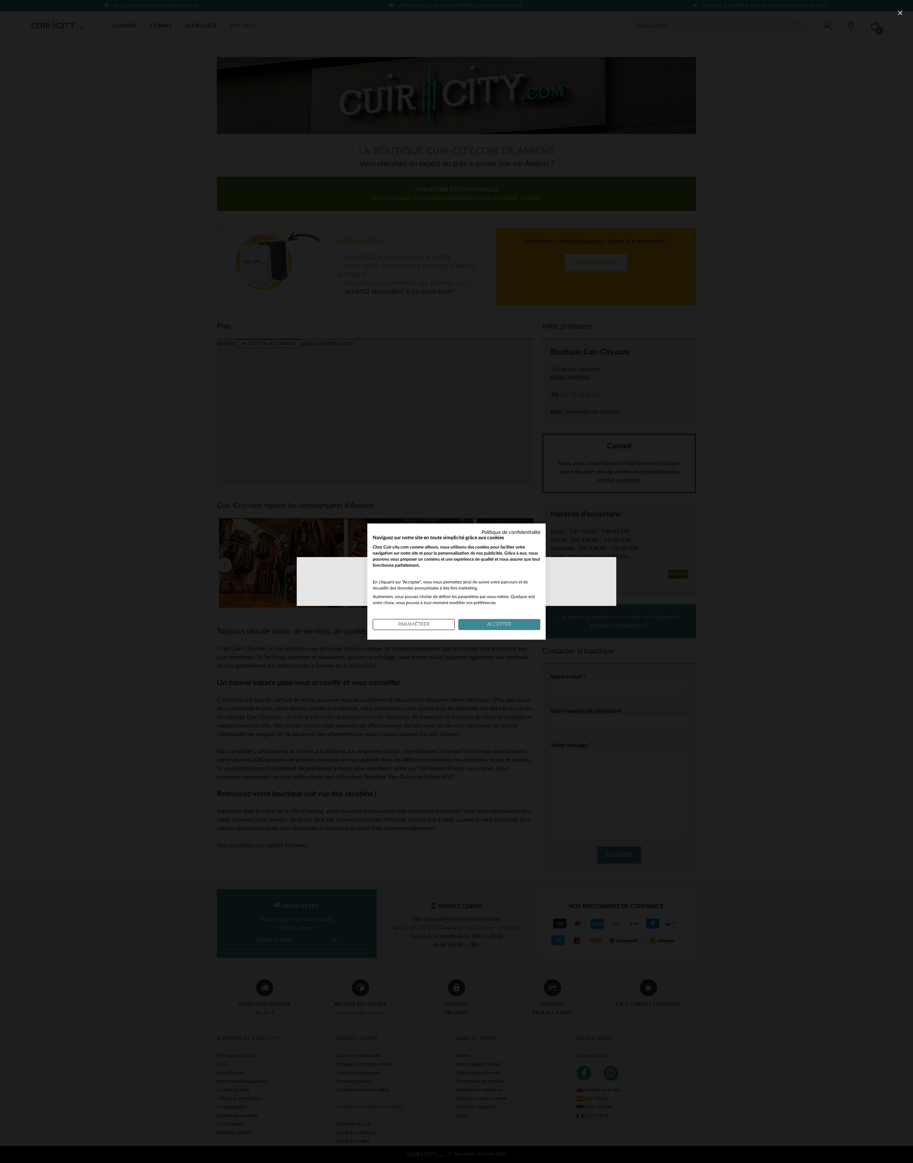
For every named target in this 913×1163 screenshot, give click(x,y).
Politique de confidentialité (510, 532)
